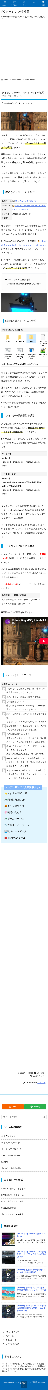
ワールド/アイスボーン (11, 1149)
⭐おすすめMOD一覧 (15, 793)
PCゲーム (18, 79)
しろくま (41, 1082)
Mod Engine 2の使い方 (25, 201)
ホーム (6, 79)
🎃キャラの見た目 (14, 806)
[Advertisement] (24, 50)
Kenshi (4, 1162)
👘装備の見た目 (13, 812)
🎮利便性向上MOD (14, 799)
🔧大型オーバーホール (16, 825)
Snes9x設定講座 (8, 1208)
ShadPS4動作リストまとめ (13, 1188)
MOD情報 (31, 79)
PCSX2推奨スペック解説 (12, 1201)
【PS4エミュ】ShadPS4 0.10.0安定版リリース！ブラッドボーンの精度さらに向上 (31, 1254)
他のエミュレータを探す (12, 1214)
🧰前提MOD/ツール (15, 837)
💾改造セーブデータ (15, 831)
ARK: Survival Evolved (11, 1155)
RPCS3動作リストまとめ (12, 1195)
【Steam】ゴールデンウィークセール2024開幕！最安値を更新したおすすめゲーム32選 (31, 1308)
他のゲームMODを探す (11, 1168)
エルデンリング (26, 103)
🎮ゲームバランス (14, 818)
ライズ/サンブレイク (10, 1142)
